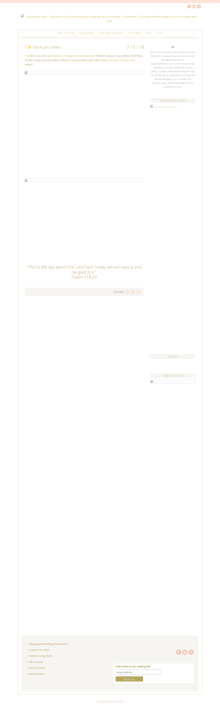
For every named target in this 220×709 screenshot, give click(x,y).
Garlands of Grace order (122, 60)
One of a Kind (66, 33)
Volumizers (86, 33)
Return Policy (37, 673)
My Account (36, 662)
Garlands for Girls (110, 33)
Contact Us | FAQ (39, 649)
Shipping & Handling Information (48, 644)
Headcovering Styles (41, 655)
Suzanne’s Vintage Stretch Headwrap (73, 55)
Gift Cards (134, 33)
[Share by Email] (139, 292)
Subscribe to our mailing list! (133, 666)
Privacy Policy (37, 667)
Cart (160, 33)
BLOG (149, 33)
